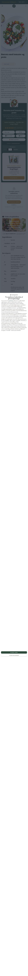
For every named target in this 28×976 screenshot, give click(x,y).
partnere (11, 300)
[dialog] (14, 634)
